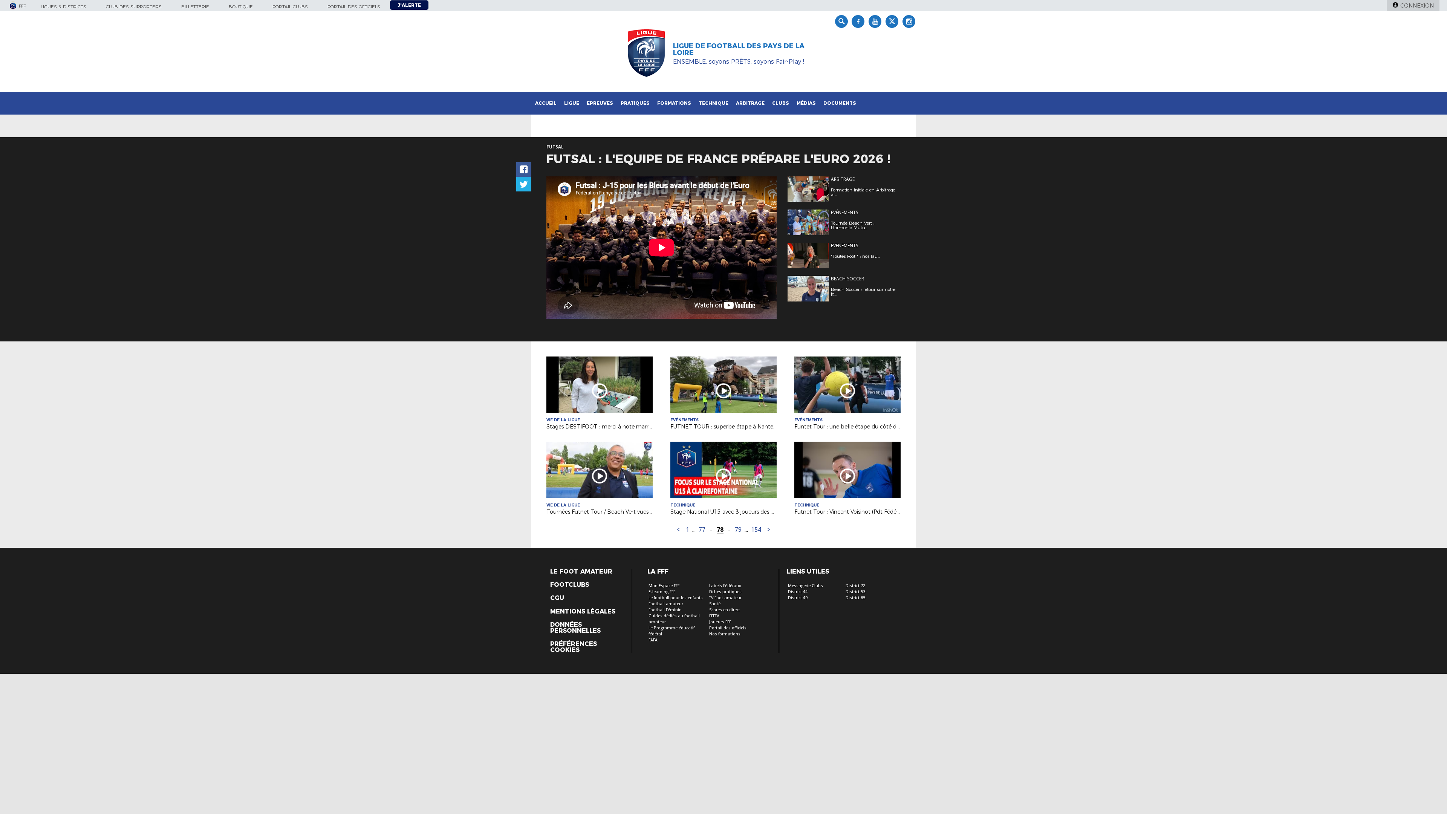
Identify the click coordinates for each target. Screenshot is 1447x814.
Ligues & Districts (63, 7)
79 (738, 529)
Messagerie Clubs (805, 585)
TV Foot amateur (725, 597)
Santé (714, 603)
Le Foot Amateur (581, 572)
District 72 (855, 585)
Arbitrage (750, 103)
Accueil (546, 103)
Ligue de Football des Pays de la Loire (739, 49)
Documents (839, 103)
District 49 (798, 597)
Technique (713, 103)
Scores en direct (724, 609)
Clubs (780, 103)
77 (702, 529)
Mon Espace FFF (664, 585)
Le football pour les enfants (676, 597)
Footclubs (569, 585)
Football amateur (666, 603)
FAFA (653, 640)
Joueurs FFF (720, 622)
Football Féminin (665, 609)
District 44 (798, 591)
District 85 (855, 597)
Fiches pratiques (725, 591)
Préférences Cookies (573, 647)
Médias (806, 103)
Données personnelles (575, 628)
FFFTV (714, 616)
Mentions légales (582, 612)
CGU (557, 598)
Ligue (571, 103)
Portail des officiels (353, 7)
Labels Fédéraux (725, 585)
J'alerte (409, 5)
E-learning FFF (662, 591)
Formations (674, 103)
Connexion (1417, 5)
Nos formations (724, 634)
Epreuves (600, 103)
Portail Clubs (290, 7)
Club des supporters (134, 7)
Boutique (241, 7)
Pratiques (635, 103)
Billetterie (195, 7)
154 (756, 529)
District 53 (855, 591)
